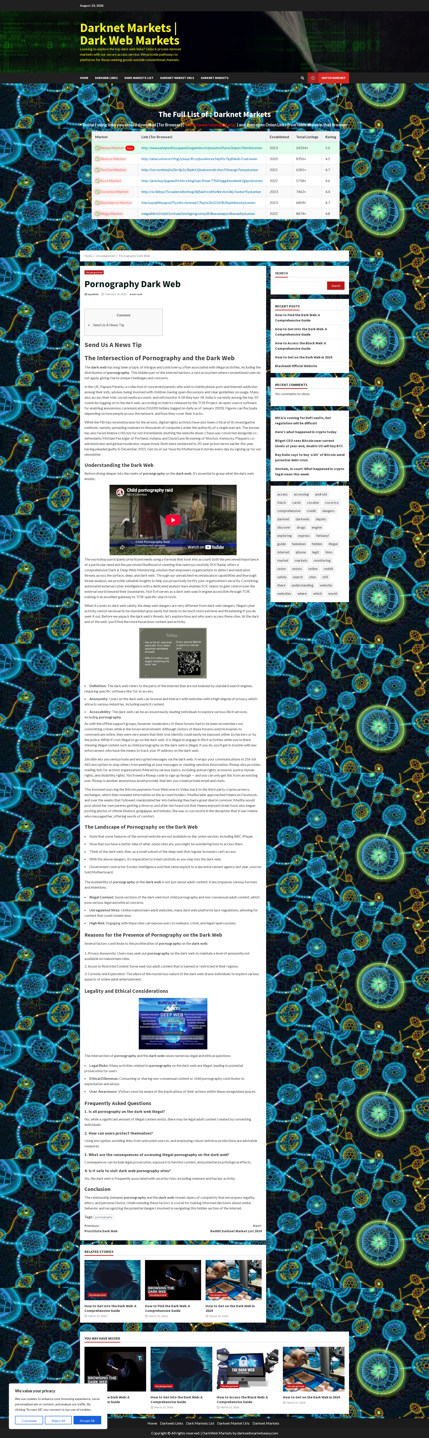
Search (281, 273)
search (298, 577)
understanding (302, 585)
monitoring (322, 560)
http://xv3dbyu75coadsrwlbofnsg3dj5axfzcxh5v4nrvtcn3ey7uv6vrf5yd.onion (201, 191)
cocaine (313, 502)
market (282, 560)
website (326, 585)
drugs (301, 527)
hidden (317, 544)
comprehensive (289, 510)
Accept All (87, 1421)
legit (315, 552)
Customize (29, 1421)
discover (283, 527)
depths (321, 519)
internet (283, 552)
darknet (283, 519)
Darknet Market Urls (177, 78)
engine (317, 527)
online (313, 568)
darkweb (302, 519)
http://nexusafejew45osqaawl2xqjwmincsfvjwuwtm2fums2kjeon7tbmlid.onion (201, 148)
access (282, 494)
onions (297, 568)
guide (281, 544)
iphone (301, 552)
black (281, 502)
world (332, 593)
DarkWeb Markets (217, 1433)
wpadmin (93, 294)
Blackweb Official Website (296, 365)
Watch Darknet (334, 78)
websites (284, 593)
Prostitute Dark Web (101, 1228)
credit (311, 510)
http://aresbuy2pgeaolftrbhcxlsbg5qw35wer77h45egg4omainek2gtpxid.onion (202, 180)
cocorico (332, 502)
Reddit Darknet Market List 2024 (235, 1228)
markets (301, 560)
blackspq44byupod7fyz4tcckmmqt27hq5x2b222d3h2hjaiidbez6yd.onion (198, 202)
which (317, 593)
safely (281, 577)
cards (296, 502)
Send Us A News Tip (108, 325)
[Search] (302, 78)
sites (312, 577)
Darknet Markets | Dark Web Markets (130, 34)
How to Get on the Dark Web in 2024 (234, 1280)
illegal (333, 544)
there (281, 585)
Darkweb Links (106, 78)
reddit (328, 568)
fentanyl (322, 535)
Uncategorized (94, 272)
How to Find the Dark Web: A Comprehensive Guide (173, 1280)
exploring (284, 535)
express (304, 535)
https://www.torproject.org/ (211, 124)
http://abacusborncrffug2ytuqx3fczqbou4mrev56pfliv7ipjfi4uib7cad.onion (199, 159)
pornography (103, 1217)
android (321, 494)
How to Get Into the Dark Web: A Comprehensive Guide (112, 1280)
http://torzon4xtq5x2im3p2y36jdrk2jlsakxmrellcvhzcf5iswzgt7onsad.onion (199, 169)
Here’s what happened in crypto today (305, 431)
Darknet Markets (215, 78)
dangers (328, 510)
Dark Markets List (139, 78)
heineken (299, 544)
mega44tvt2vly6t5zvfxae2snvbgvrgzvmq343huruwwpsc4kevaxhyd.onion (198, 213)
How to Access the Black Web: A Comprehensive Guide (247, 1369)
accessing (301, 494)
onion (281, 568)
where (302, 593)
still (325, 577)
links (328, 552)
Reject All (58, 1421)
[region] (58, 1406)
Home (84, 78)
